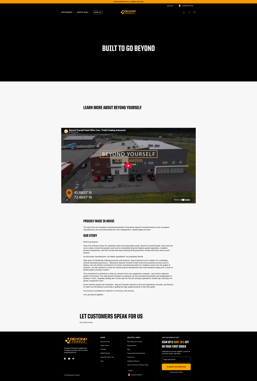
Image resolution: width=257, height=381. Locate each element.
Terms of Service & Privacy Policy (137, 365)
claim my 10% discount (176, 367)
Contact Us (130, 357)
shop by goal (82, 12)
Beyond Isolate (105, 341)
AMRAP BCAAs (105, 353)
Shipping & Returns (133, 361)
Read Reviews (131, 345)
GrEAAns (103, 349)
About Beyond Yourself (134, 341)
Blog (128, 349)
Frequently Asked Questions (136, 353)
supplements (66, 12)
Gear (102, 361)
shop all (98, 12)
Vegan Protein (104, 345)
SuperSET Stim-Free (107, 357)
